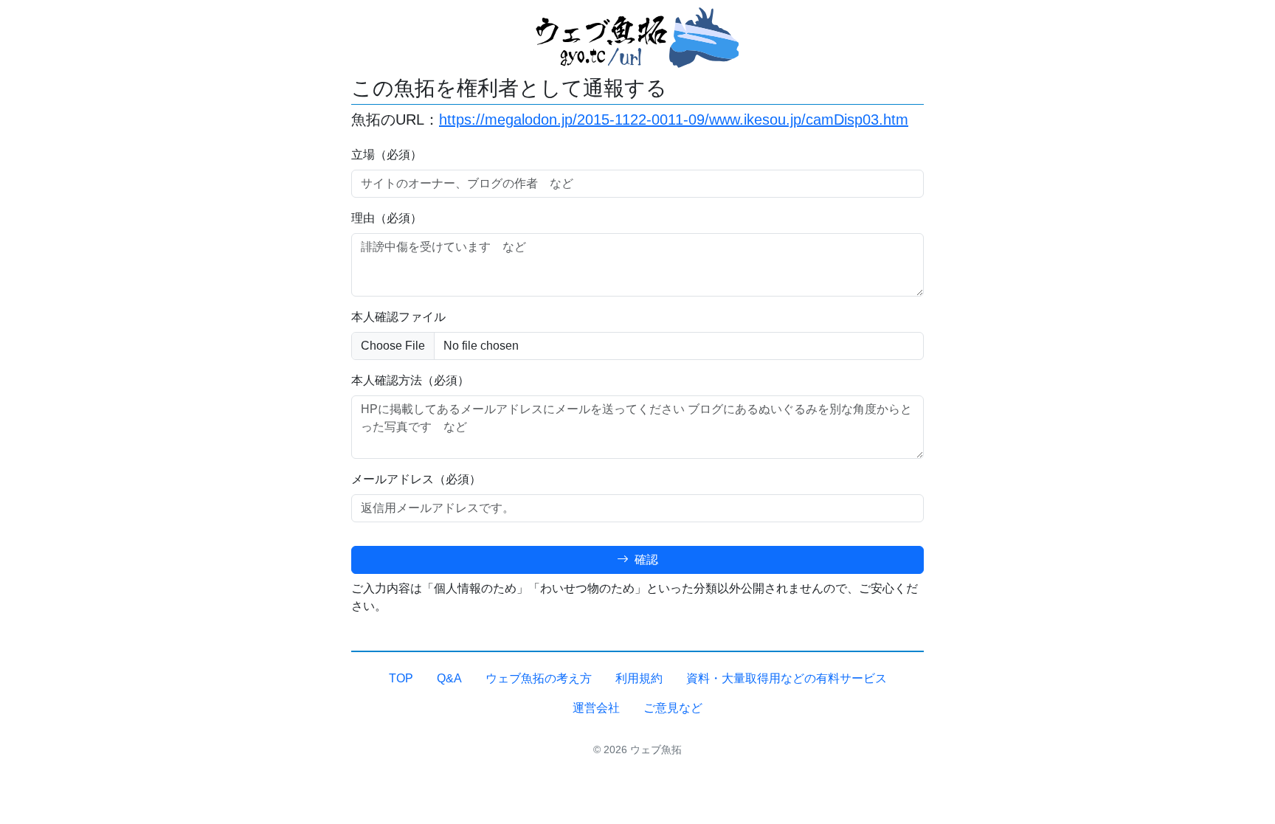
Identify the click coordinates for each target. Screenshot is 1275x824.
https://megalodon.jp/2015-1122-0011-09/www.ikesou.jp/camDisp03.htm (673, 119)
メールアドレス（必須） (416, 479)
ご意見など (672, 708)
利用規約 (639, 678)
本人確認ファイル (398, 317)
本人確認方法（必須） (410, 380)
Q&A (449, 678)
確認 (645, 559)
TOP (401, 678)
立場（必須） (386, 154)
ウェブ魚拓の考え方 (539, 678)
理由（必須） (386, 218)
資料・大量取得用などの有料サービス (786, 678)
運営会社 (596, 708)
